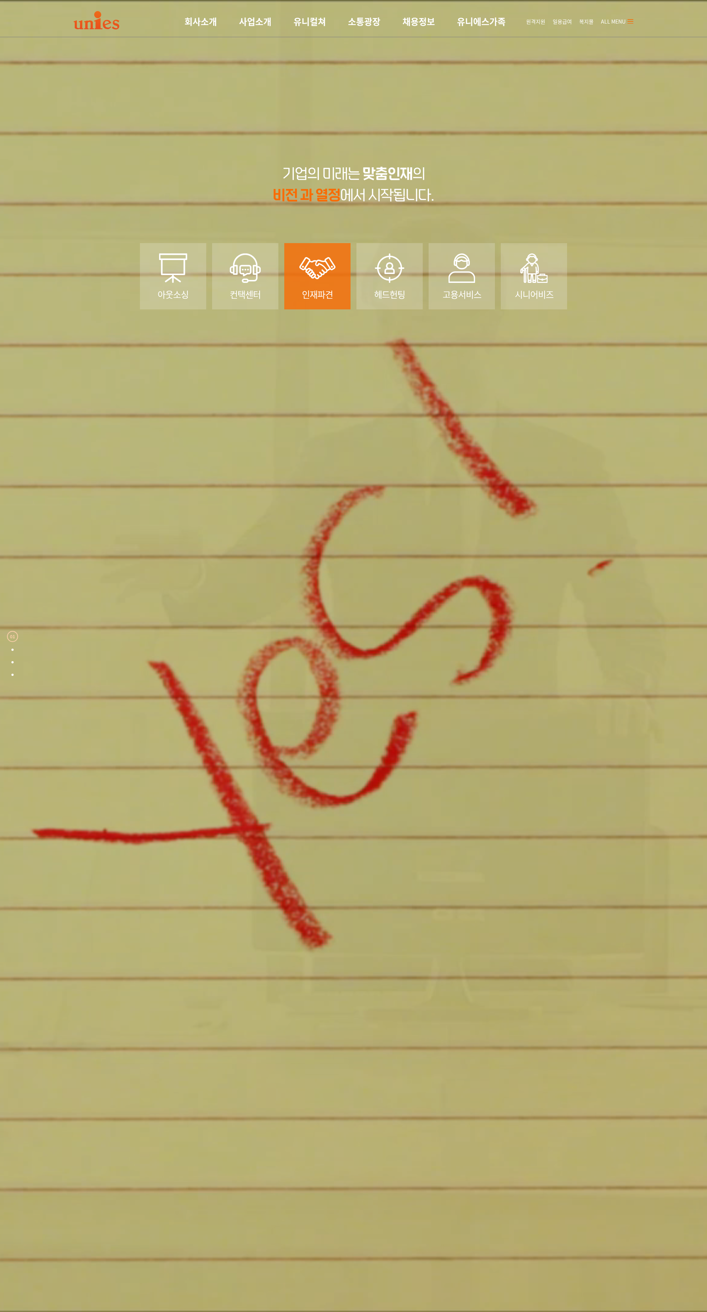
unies (96, 20)
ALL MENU (613, 21)
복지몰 (586, 21)
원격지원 (535, 21)
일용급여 (562, 21)
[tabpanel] (353, 656)
